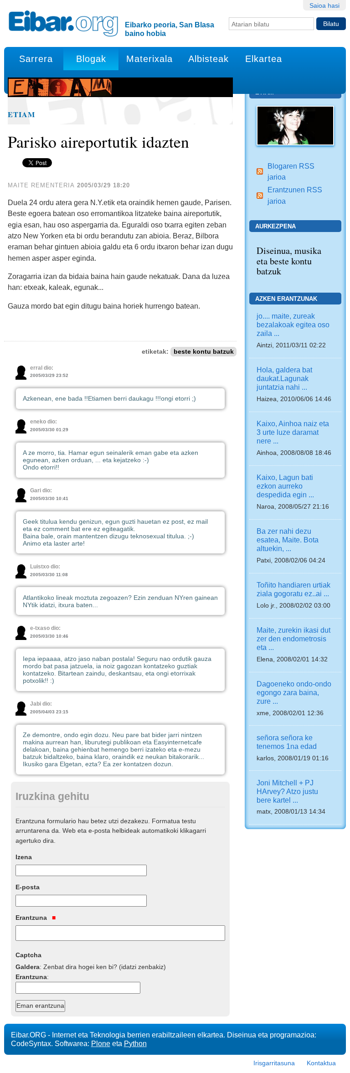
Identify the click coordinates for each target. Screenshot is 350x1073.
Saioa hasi (324, 5)
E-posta (27, 887)
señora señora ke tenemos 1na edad (287, 741)
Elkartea (263, 59)
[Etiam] (295, 125)
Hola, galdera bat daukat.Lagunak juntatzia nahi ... (284, 378)
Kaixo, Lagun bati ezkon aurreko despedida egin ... (285, 486)
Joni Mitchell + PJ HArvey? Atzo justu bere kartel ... (287, 791)
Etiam (21, 114)
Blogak (91, 59)
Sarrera (36, 59)
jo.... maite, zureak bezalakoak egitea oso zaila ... (293, 324)
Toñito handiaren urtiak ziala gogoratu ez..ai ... (293, 589)
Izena (23, 857)
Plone (100, 1043)
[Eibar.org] (63, 23)
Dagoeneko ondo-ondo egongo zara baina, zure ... (294, 692)
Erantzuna (32, 917)
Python (135, 1043)
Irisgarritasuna (274, 1063)
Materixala (149, 59)
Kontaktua (321, 1063)
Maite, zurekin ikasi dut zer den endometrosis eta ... (293, 638)
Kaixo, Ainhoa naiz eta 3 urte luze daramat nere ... (293, 432)
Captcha (28, 955)
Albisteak (208, 59)
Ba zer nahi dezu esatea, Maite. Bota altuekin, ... (288, 539)
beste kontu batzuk (204, 351)
